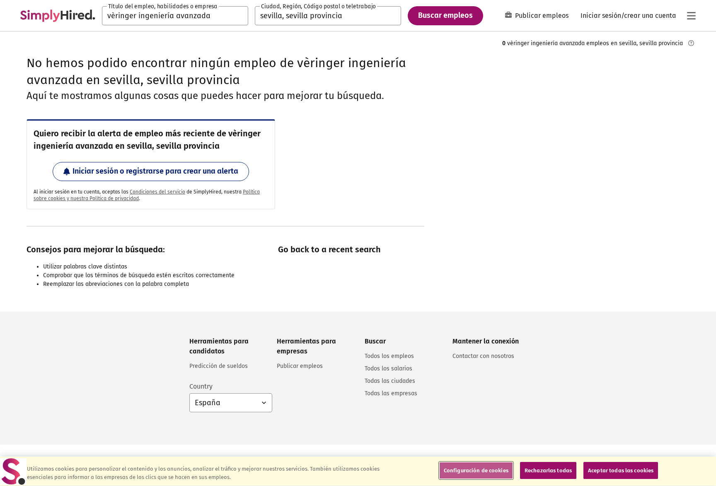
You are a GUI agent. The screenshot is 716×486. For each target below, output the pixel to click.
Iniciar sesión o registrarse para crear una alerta (155, 171)
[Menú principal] (691, 16)
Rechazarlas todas (548, 470)
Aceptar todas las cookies (620, 470)
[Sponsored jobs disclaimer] (691, 43)
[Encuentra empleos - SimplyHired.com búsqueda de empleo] (57, 16)
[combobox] (175, 15)
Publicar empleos (541, 15)
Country (201, 386)
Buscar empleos (445, 15)
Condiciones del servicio (157, 192)
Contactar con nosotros (483, 356)
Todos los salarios (388, 368)
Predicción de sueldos (218, 366)
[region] (358, 471)
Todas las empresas (391, 393)
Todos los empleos (389, 356)
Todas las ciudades (390, 380)
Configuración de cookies (476, 470)
